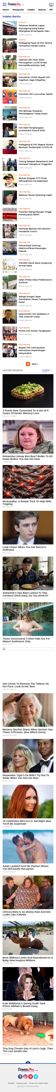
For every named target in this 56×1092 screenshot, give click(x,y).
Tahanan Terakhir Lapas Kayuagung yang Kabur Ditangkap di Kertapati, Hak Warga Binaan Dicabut (34, 28)
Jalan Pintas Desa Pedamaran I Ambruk (36, 281)
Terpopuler (18, 9)
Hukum (42, 9)
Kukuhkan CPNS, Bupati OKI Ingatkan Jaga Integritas (34, 78)
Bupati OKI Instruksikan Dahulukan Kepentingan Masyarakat (32, 350)
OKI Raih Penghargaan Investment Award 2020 (32, 129)
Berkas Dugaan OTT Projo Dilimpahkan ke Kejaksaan (33, 179)
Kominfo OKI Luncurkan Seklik (36, 94)
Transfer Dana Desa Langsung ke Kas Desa (35, 264)
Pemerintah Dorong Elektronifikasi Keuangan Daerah (32, 248)
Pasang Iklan (21, 1083)
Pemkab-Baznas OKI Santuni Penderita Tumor (34, 230)
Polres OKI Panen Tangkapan (35, 330)
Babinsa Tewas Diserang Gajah (35, 195)
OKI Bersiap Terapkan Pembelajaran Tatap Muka (33, 112)
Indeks (31, 9)
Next (34, 364)
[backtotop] (28, 1063)
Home (6, 9)
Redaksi (11, 1083)
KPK (51, 9)
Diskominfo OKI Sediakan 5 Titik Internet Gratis (34, 315)
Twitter (37, 1080)
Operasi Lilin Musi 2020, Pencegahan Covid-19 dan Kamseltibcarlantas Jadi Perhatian (33, 62)
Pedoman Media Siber (38, 1083)
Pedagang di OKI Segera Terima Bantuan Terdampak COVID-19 (36, 146)
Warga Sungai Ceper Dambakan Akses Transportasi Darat (35, 299)
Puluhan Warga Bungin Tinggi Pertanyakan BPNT (35, 213)
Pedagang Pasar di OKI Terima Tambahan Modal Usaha (35, 44)
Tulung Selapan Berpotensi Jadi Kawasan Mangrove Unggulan (36, 163)
